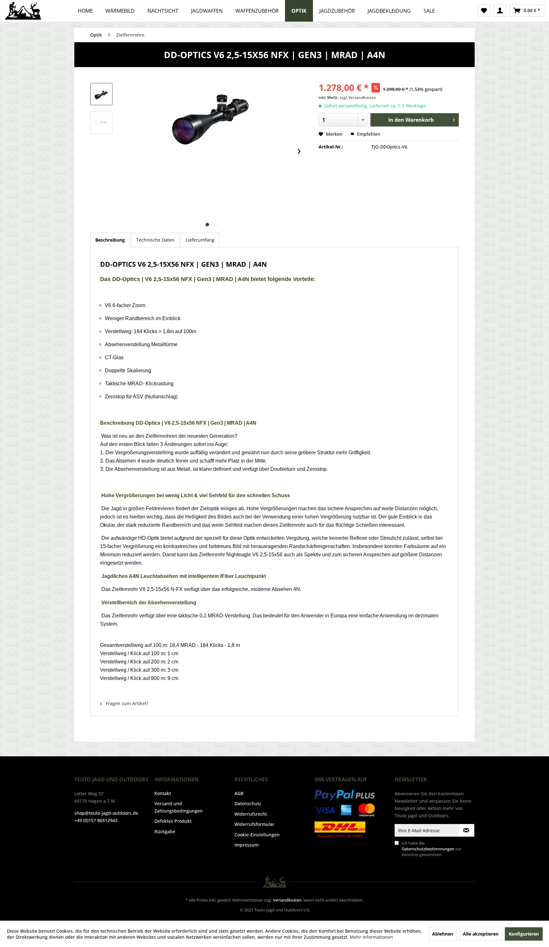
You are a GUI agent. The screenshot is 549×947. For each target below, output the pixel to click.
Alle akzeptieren (480, 934)
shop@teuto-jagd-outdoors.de (106, 813)
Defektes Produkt (173, 821)
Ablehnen (442, 934)
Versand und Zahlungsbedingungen (178, 806)
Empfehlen (368, 134)
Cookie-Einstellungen (257, 835)
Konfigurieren (524, 934)
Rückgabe (164, 831)
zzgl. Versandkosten (358, 97)
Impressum (246, 845)
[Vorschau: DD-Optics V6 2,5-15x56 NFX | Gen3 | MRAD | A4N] (101, 94)
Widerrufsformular (254, 824)
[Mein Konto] (499, 10)
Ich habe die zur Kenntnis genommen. (431, 848)
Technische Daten (155, 240)
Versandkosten (287, 900)
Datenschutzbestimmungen (428, 849)
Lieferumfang (200, 240)
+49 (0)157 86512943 (96, 820)
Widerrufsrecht (250, 814)
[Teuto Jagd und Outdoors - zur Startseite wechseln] (23, 11)
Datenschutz (247, 803)
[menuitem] (484, 10)
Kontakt (162, 793)
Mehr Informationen (371, 937)
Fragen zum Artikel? (126, 703)
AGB (238, 793)
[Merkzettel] (484, 10)
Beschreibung (110, 240)
